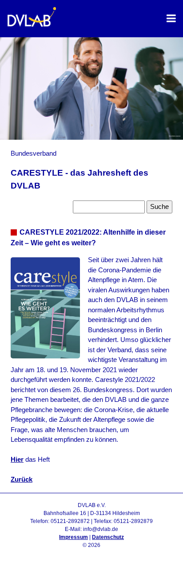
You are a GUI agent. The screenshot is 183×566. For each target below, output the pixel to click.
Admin (92, 553)
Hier (17, 459)
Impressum (73, 537)
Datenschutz (108, 537)
